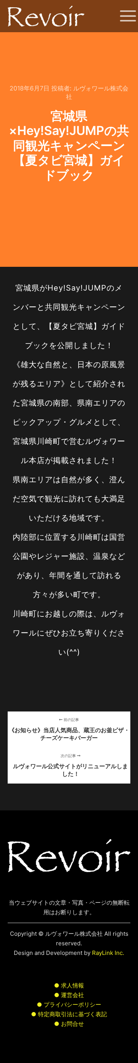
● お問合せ (69, 1023)
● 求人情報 (69, 985)
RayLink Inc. (108, 952)
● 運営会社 (69, 995)
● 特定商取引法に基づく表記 (69, 1014)
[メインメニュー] (123, 16)
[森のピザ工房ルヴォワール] (46, 16)
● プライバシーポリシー (69, 1004)
